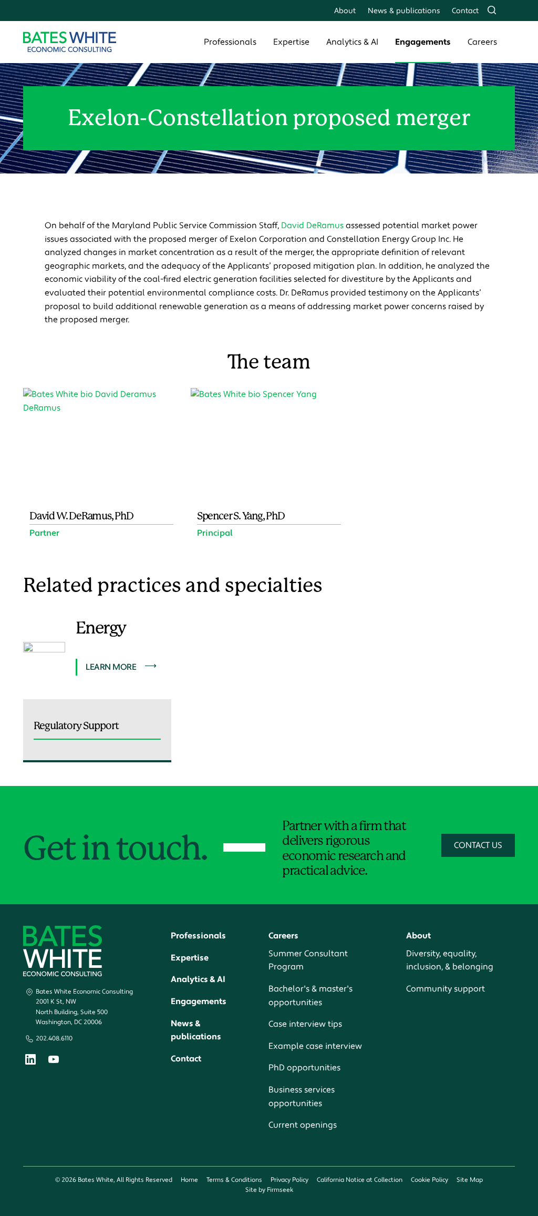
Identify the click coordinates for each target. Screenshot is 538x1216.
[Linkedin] (30, 1061)
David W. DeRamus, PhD (81, 516)
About (345, 11)
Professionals (230, 42)
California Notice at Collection (359, 1180)
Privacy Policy (289, 1180)
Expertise (291, 42)
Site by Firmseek (269, 1190)
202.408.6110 (54, 1039)
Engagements (423, 42)
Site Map (470, 1180)
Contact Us (478, 845)
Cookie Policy (429, 1180)
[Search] (492, 10)
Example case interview (315, 1046)
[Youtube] (53, 1061)
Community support (445, 989)
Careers (482, 42)
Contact (465, 11)
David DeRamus (312, 225)
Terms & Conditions (234, 1180)
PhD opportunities (304, 1067)
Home (189, 1180)
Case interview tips (305, 1024)
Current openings (302, 1125)
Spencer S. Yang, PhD (241, 516)
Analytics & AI (352, 42)
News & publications (404, 11)
